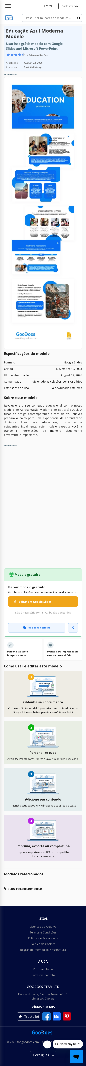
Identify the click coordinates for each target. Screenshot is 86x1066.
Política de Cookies (43, 944)
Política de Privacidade (43, 938)
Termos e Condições (43, 932)
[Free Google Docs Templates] (9, 17)
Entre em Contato (43, 975)
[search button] (79, 18)
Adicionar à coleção (39, 627)
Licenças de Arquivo (43, 926)
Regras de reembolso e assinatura (43, 950)
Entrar (48, 6)
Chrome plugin (43, 969)
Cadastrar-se (70, 6)
